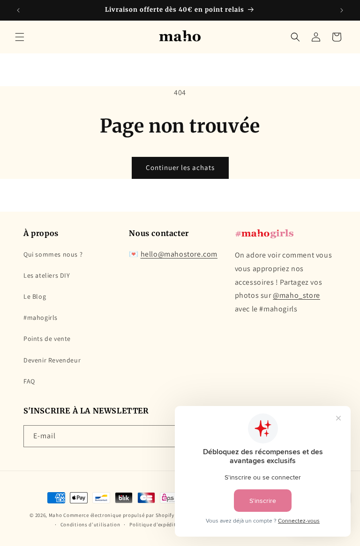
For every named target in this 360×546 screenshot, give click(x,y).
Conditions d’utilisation (90, 524)
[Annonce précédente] (18, 10)
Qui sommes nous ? (52, 254)
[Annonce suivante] (341, 10)
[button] (19, 37)
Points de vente (47, 338)
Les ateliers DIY (46, 275)
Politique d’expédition (156, 524)
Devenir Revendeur (52, 360)
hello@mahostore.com (179, 254)
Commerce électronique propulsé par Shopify (118, 515)
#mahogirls (40, 317)
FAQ (29, 381)
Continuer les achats (180, 167)
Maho (55, 515)
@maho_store (296, 295)
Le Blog (34, 296)
